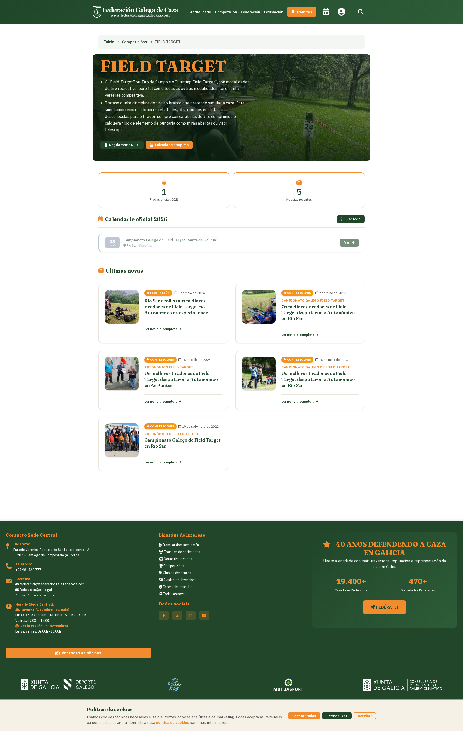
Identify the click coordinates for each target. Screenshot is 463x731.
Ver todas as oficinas (81, 653)
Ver (347, 242)
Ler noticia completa (161, 329)
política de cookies (172, 722)
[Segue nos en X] (177, 615)
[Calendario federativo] (326, 12)
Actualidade (200, 11)
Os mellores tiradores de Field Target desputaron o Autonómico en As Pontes (181, 379)
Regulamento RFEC (124, 145)
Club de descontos (176, 573)
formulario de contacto (43, 595)
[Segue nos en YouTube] (204, 615)
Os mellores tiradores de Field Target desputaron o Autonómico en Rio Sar (318, 313)
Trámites (304, 11)
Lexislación (273, 11)
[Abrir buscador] (361, 12)
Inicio (109, 42)
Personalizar (337, 716)
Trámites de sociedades (181, 552)
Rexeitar (365, 716)
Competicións (134, 42)
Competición (226, 11)
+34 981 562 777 (28, 570)
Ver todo (353, 219)
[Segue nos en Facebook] (164, 615)
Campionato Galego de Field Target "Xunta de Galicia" (170, 239)
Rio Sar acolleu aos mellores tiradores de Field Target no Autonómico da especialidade (176, 306)
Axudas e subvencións (179, 580)
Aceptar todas (304, 716)
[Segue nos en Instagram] (191, 615)
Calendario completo (172, 145)
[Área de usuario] (341, 12)
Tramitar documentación (180, 545)
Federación (250, 11)
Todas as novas (174, 594)
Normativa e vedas (177, 559)
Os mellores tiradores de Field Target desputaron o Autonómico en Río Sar (318, 379)
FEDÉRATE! (386, 607)
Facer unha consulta (177, 587)
